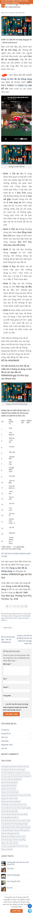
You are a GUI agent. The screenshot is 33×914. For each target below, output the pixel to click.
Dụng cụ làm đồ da (24, 795)
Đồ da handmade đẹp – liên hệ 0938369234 (8, 639)
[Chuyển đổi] (31, 733)
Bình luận (7, 664)
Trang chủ (5, 730)
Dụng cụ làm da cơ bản (9, 789)
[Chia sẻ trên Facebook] (11, 606)
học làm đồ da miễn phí (9, 814)
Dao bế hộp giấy (13, 875)
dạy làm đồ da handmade (9, 782)
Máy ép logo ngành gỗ (23, 827)
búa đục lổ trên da (22, 766)
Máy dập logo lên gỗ (21, 824)
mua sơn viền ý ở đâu (23, 820)
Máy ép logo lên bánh (8, 827)
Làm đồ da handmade (8, 820)
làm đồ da (15, 817)
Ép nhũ (10, 888)
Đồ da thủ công (23, 846)
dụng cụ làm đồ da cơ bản (9, 798)
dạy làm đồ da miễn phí (9, 785)
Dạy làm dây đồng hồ (14, 779)
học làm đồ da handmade (9, 811)
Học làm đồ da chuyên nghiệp (21, 808)
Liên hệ (4, 748)
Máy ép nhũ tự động (8, 836)
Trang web (7, 696)
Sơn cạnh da (14, 843)
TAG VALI (10, 869)
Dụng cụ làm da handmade (10, 792)
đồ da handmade (7, 849)
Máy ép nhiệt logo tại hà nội (10, 833)
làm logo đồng (6, 817)
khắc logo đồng (22, 814)
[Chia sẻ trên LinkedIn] (26, 606)
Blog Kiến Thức (7, 745)
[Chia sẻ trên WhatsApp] (7, 606)
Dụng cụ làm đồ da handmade (11, 801)
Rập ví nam (5, 843)
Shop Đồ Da (5, 733)
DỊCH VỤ (4, 737)
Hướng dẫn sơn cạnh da (9, 805)
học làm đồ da (6, 808)
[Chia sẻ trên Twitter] (14, 606)
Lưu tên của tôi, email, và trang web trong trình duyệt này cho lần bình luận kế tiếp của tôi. (15, 707)
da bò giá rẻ (27, 776)
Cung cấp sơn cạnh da (22, 773)
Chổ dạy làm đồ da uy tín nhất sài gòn (13, 769)
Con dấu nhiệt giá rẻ (8, 773)
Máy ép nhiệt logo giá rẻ (21, 830)
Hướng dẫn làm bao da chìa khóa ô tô (18, 863)
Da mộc (4, 779)
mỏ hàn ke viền (20, 836)
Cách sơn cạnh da (7, 776)
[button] (3, 5)
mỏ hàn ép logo (6, 840)
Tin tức (21, 614)
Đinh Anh (22, 13)
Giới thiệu (5, 741)
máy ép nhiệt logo (7, 830)
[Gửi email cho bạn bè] (18, 606)
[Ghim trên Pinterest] (22, 606)
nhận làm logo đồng (19, 840)
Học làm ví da (22, 805)
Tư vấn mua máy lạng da (9, 846)
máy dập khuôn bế (7, 824)
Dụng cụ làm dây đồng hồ (9, 795)
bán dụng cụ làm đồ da (9, 766)
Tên (5, 679)
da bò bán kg (18, 776)
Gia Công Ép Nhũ (13, 881)
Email (5, 687)
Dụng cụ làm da (8, 616)
